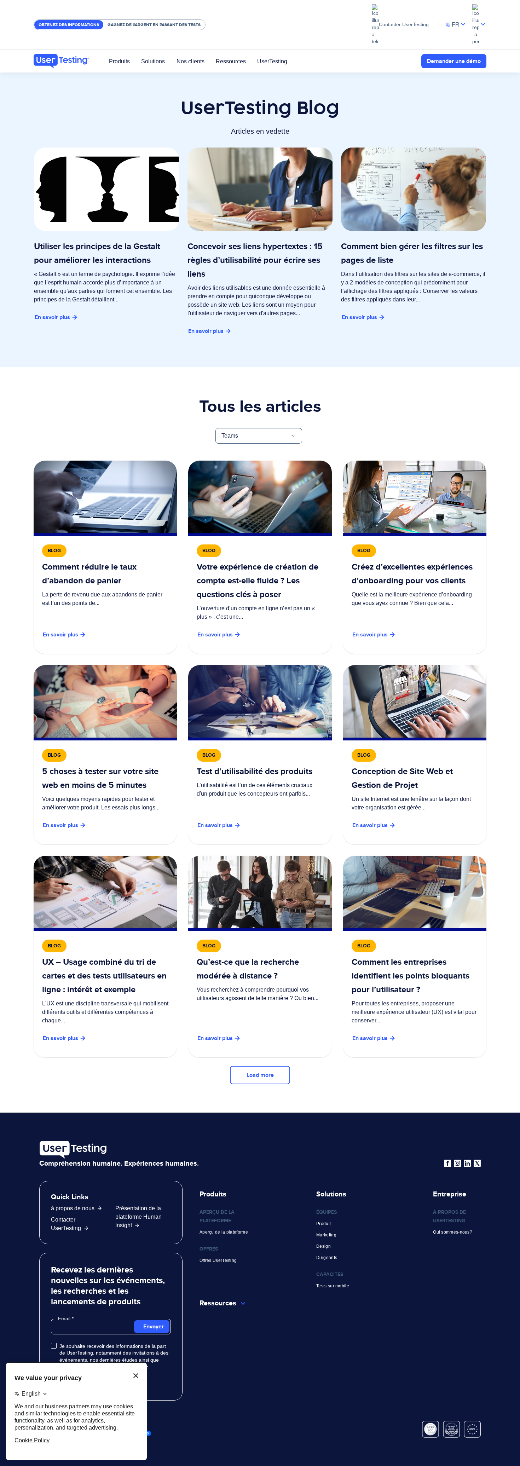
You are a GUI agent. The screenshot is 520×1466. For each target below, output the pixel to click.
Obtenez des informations (69, 24)
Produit (323, 1223)
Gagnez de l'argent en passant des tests (154, 24)
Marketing (326, 1235)
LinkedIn (467, 1163)
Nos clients (190, 61)
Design (323, 1246)
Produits (119, 61)
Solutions (153, 61)
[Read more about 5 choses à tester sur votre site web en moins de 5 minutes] (105, 754)
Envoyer (153, 1326)
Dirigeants (326, 1257)
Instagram (457, 1163)
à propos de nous (72, 1208)
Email (65, 1318)
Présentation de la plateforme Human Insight (138, 1216)
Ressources (231, 61)
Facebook (447, 1163)
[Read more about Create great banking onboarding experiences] (414, 557)
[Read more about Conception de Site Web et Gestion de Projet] (414, 754)
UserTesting (272, 61)
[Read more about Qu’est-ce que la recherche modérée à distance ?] (259, 956)
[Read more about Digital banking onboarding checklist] (259, 557)
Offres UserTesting (218, 1260)
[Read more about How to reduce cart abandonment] (105, 557)
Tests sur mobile (332, 1285)
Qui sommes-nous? (452, 1232)
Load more (260, 1075)
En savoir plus (52, 317)
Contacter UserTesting (404, 24)
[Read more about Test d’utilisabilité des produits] (259, 754)
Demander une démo (454, 61)
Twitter (477, 1163)
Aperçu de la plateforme (224, 1232)
